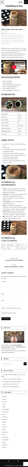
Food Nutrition (5, 412)
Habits (3, 414)
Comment (4, 281)
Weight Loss (5, 444)
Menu (2, 2)
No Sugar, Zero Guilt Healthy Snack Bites (12, 379)
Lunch (3, 424)
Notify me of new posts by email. (8, 313)
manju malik (16, 40)
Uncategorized (5, 439)
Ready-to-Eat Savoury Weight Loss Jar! (11, 386)
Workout (4, 447)
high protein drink (8, 38)
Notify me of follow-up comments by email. (11, 308)
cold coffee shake (11, 35)
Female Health (5, 409)
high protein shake (16, 38)
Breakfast (5, 33)
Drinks (8, 33)
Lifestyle (4, 422)
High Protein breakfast (12, 36)
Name (3, 294)
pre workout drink (7, 42)
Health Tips (4, 417)
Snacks (3, 434)
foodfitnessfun (4, 36)
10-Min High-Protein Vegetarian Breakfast (12, 381)
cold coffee (5, 35)
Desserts (4, 399)
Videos (15, 33)
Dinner (3, 404)
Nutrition (4, 427)
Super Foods (5, 437)
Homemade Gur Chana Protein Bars (11, 384)
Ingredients (4, 419)
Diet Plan (4, 401)
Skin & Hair (4, 432)
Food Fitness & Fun (14, 5)
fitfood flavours (18, 35)
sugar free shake (15, 42)
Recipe (11, 33)
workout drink (7, 43)
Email (3, 300)
